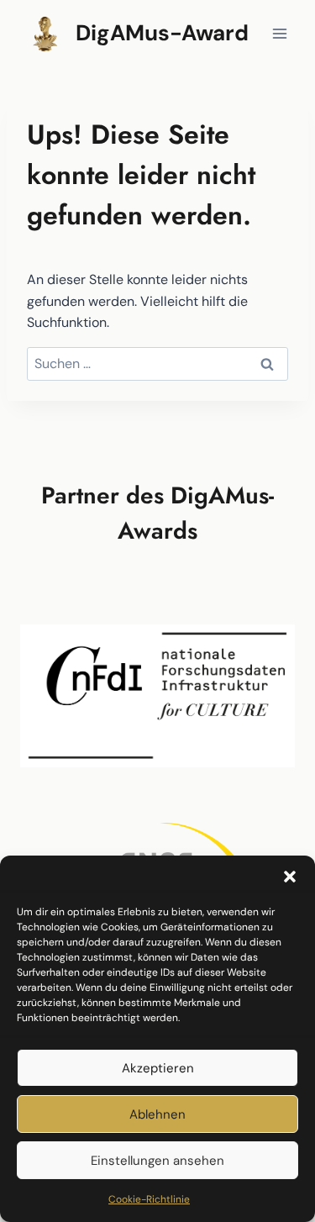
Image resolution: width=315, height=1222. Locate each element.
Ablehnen (157, 1114)
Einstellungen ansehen (157, 1160)
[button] (289, 876)
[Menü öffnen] (279, 33)
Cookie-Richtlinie (149, 1199)
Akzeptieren (158, 1068)
